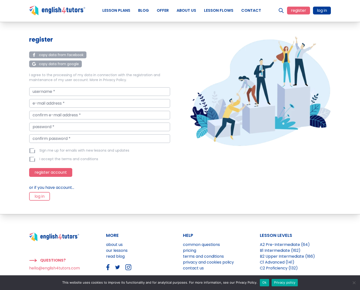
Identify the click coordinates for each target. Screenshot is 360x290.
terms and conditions (79, 159)
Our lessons (117, 250)
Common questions (201, 244)
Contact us (193, 268)
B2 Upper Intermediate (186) (287, 256)
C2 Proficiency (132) (279, 268)
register (298, 10)
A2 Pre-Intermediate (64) (285, 244)
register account (51, 172)
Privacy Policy (114, 79)
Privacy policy (285, 282)
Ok (264, 282)
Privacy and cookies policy (208, 262)
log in (322, 10)
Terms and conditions (203, 256)
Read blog (115, 256)
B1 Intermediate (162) (280, 250)
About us (114, 244)
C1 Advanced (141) (277, 262)
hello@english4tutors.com (54, 268)
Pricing (189, 250)
